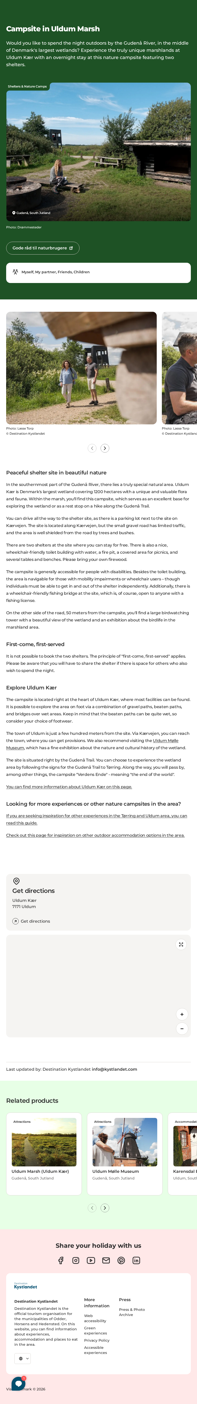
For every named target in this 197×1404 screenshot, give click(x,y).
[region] (98, 986)
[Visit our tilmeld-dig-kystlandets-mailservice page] (106, 1260)
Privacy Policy (97, 1340)
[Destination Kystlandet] (25, 1286)
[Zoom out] (182, 1028)
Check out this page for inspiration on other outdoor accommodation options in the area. (95, 835)
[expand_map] (181, 944)
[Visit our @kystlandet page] (90, 1260)
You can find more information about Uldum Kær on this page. (69, 786)
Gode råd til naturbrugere (40, 248)
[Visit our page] (60, 1260)
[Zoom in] (182, 1014)
